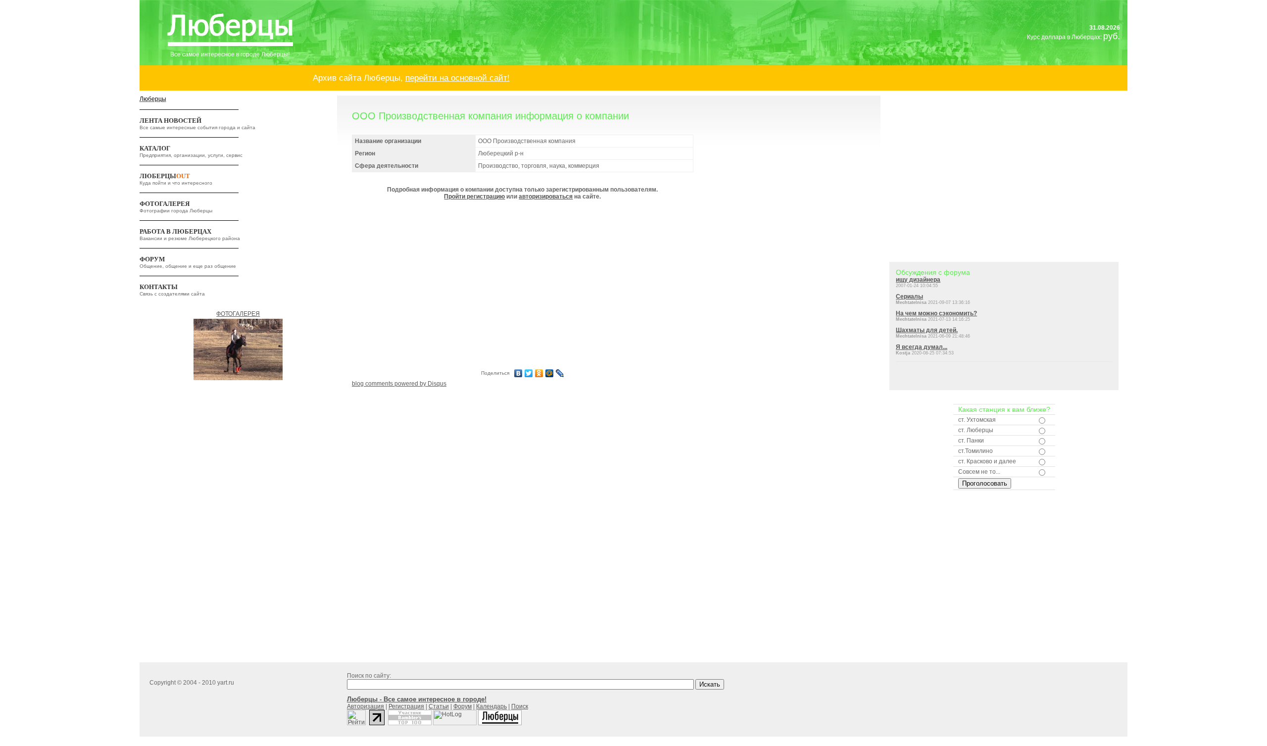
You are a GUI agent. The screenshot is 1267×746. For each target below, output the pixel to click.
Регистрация (406, 706)
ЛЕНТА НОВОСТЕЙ (170, 120)
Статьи (439, 706)
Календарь (491, 706)
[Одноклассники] (539, 373)
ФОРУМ (152, 259)
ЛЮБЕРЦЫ (165, 176)
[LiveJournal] (560, 373)
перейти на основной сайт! (457, 78)
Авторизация (365, 706)
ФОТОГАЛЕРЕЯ (165, 203)
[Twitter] (529, 373)
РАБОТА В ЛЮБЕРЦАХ (175, 231)
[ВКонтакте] (518, 373)
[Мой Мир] (549, 373)
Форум (462, 706)
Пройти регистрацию (474, 196)
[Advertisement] (522, 283)
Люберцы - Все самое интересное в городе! (417, 699)
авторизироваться (546, 196)
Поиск (519, 706)
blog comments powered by (399, 383)
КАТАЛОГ (155, 148)
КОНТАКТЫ (159, 287)
